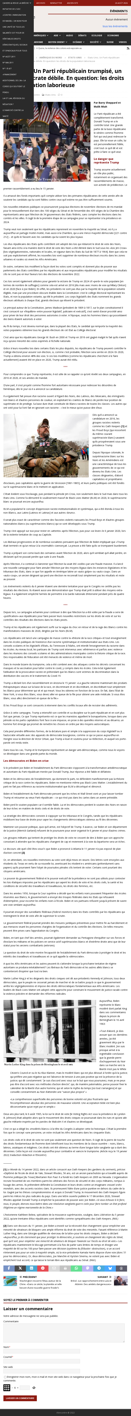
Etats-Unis (50, 94)
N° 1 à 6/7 (7, 68)
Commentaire (11, 1321)
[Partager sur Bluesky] (110, 1268)
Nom (6, 1347)
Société (94, 42)
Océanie (77, 42)
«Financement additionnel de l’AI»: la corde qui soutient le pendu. (14, 83)
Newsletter (56, 3)
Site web (8, 1367)
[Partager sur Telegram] (99, 1268)
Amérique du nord (50, 57)
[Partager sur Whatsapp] (76, 1268)
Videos (123, 42)
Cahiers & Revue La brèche (16, 3)
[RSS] (128, 48)
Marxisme (37, 42)
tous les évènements (115, 26)
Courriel (7, 1357)
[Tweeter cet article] (20, 1268)
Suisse (110, 42)
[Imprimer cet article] (65, 1268)
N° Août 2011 (9, 56)
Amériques (40, 35)
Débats (82, 35)
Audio (69, 35)
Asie (56, 35)
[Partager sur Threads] (121, 1268)
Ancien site (72, 3)
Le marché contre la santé (13, 113)
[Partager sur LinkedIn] (31, 1268)
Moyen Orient (56, 42)
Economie (113, 35)
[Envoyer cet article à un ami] (54, 1268)
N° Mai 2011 (8, 62)
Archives (40, 3)
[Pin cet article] (42, 1268)
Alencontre (34, 94)
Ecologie (97, 35)
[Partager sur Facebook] (9, 1268)
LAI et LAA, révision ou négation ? (14, 101)
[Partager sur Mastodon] (87, 1268)
